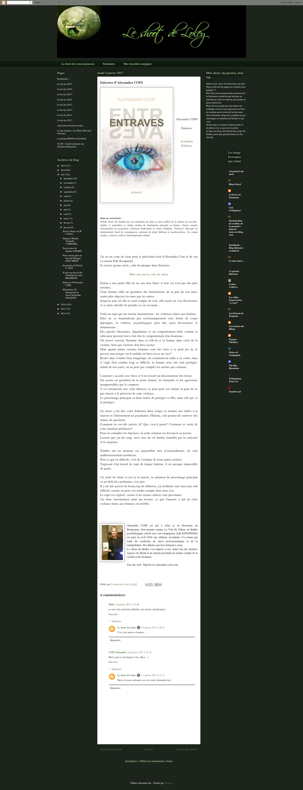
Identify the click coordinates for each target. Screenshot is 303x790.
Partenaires (109, 64)
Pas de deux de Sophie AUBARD (72, 250)
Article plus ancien (187, 749)
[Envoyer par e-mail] (147, 584)
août (66, 196)
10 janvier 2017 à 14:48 (127, 604)
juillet (67, 200)
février (67, 222)
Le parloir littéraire (234, 272)
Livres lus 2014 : (65, 109)
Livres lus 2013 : (65, 115)
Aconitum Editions (186, 143)
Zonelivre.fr (235, 391)
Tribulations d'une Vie (235, 380)
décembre (68, 178)
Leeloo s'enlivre (233, 285)
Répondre (113, 614)
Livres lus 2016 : (65, 99)
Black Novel (235, 184)
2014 (63, 313)
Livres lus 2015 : (65, 104)
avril (66, 214)
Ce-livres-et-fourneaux (235, 196)
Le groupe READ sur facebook (71, 138)
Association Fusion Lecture (70, 125)
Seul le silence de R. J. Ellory (72, 233)
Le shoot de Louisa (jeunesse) (77, 64)
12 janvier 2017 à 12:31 (153, 675)
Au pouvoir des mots (236, 172)
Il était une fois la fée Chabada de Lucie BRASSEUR (73, 275)
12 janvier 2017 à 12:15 (139, 652)
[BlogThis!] (150, 584)
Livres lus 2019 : (65, 84)
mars (66, 218)
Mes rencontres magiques (138, 64)
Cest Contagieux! (235, 209)
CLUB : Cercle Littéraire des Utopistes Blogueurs (70, 145)
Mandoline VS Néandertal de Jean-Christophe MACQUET (72, 293)
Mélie (111, 604)
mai (66, 209)
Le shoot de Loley (126, 627)
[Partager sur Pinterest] (160, 584)
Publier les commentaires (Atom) (156, 761)
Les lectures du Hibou (236, 327)
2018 (63, 170)
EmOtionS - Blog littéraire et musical (236, 247)
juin (66, 205)
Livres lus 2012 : (65, 120)
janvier (67, 227)
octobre (67, 187)
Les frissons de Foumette (236, 314)
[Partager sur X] (153, 584)
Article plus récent (111, 749)
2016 (63, 304)
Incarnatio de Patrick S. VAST (72, 267)
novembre (69, 182)
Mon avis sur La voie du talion (148, 274)
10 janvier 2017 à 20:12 (153, 627)
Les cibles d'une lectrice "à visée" (235, 299)
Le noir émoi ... (236, 260)
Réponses (116, 621)
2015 (63, 308)
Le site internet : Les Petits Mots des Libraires (74, 132)
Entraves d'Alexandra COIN (73, 284)
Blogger (168, 783)
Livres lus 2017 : (65, 94)
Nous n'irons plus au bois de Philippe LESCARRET (72, 258)
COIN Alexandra (118, 652)
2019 (63, 165)
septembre (69, 191)
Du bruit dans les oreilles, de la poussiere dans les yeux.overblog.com (236, 227)
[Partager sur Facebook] (157, 584)
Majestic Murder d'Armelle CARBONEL (71, 241)
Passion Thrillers (233, 341)
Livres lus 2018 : (65, 89)
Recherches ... (63, 78)
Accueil (148, 749)
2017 (63, 174)
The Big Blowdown (234, 367)
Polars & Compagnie (234, 353)
